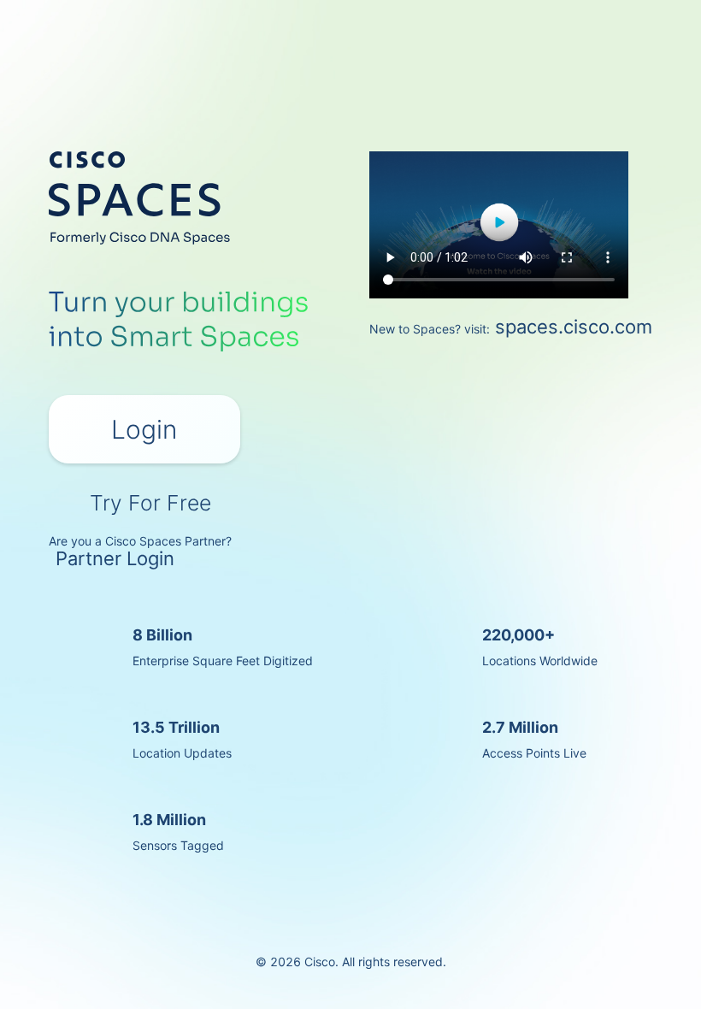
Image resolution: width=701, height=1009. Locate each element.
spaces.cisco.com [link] (573, 326)
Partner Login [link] (115, 558)
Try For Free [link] (150, 500)
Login (144, 429)
